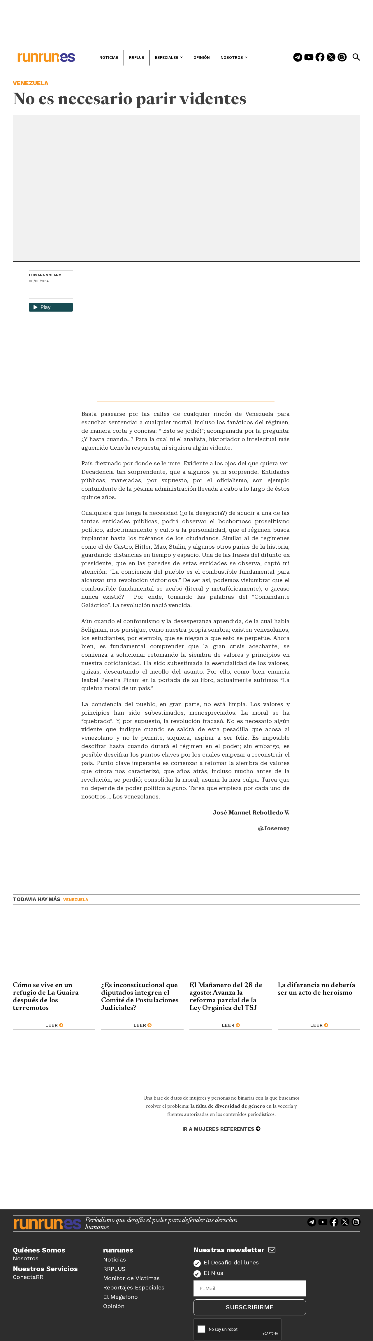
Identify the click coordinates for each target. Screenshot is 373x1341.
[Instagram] (342, 58)
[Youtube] (309, 58)
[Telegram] (298, 58)
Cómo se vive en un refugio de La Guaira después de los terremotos (46, 997)
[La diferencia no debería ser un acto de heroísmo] (319, 947)
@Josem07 (274, 828)
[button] (356, 57)
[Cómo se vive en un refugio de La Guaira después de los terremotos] (54, 947)
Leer (51, 1025)
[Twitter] (331, 58)
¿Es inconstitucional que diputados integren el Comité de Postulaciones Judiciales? (140, 997)
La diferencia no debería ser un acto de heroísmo (316, 989)
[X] (63, 293)
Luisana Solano (45, 275)
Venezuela (30, 82)
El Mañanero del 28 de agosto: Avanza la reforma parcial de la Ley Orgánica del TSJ (225, 997)
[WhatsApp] (44, 293)
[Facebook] (320, 58)
